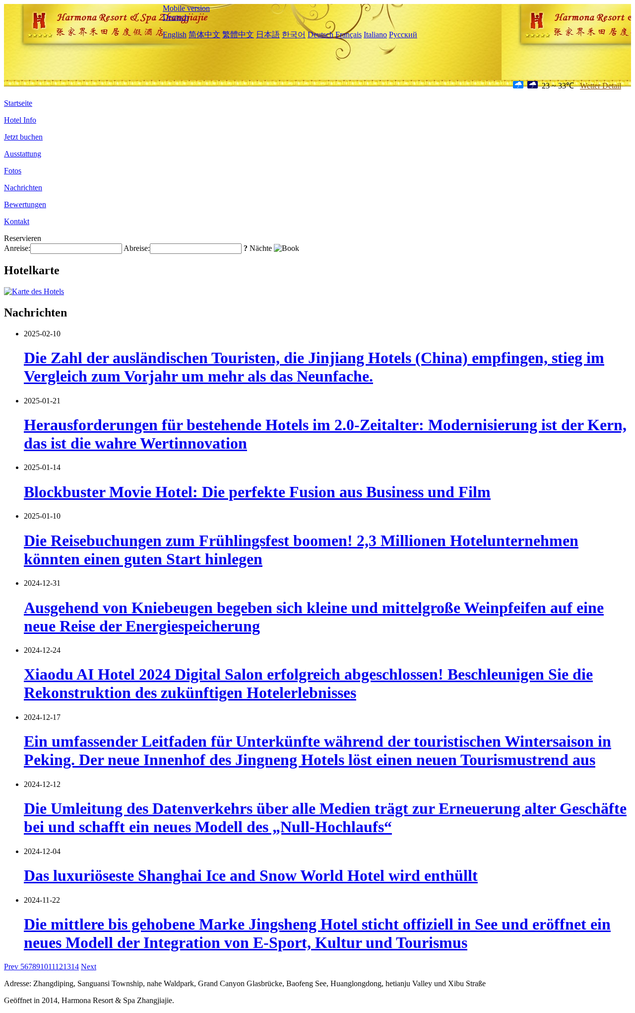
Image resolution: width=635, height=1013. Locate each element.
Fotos (12, 170)
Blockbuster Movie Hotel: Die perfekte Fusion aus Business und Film (257, 492)
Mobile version (186, 8)
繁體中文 (238, 34)
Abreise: (137, 248)
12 (59, 966)
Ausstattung (22, 154)
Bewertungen (25, 204)
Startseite (18, 103)
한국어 (294, 34)
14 (75, 966)
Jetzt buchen (23, 137)
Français (348, 34)
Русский (403, 34)
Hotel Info (20, 120)
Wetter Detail (600, 85)
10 (44, 966)
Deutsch (176, 17)
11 (51, 966)
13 (67, 966)
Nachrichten (23, 187)
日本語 (268, 34)
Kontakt (16, 221)
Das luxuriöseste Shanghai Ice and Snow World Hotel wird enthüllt (251, 875)
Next (88, 966)
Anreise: (17, 248)
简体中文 (204, 34)
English (175, 34)
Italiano (375, 34)
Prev (12, 966)
